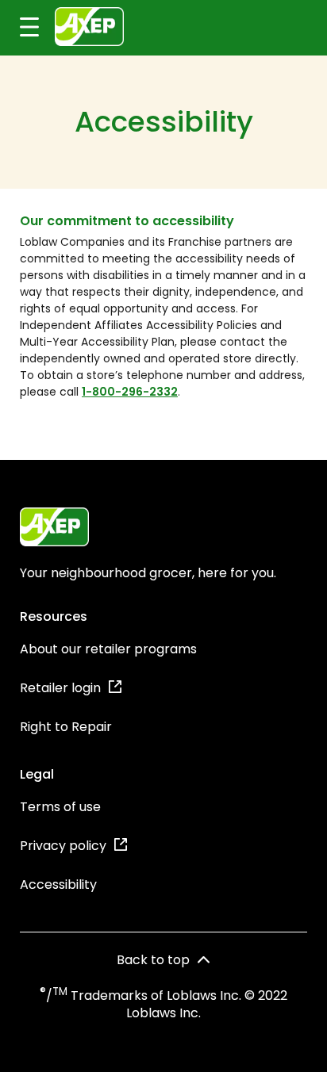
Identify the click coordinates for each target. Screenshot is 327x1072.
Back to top (153, 959)
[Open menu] (19, 28)
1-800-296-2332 (130, 392)
